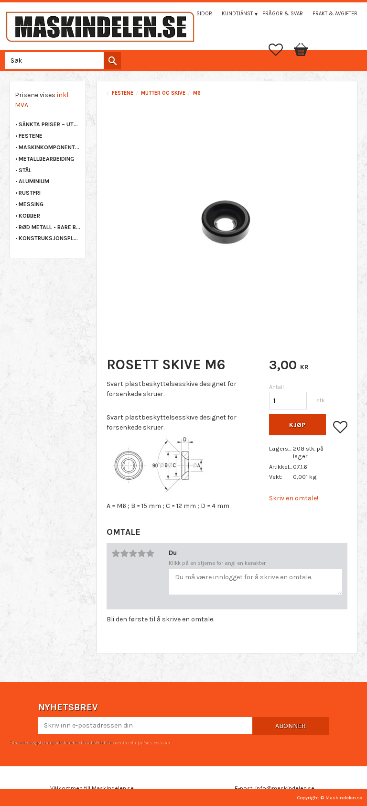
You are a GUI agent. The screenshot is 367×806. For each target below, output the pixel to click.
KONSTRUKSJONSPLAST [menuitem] (50, 238)
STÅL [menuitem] (25, 170)
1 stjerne (115, 553)
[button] (280, 50)
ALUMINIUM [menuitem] (34, 181)
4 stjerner (141, 553)
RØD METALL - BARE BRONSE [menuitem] (50, 227)
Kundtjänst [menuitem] (237, 14)
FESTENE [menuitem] (31, 135)
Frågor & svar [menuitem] (282, 14)
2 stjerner (124, 553)
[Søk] (112, 60)
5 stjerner (150, 553)
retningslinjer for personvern (142, 742)
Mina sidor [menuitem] (197, 14)
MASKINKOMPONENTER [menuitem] (50, 147)
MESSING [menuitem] (31, 204)
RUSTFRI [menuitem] (30, 192)
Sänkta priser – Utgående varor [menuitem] (50, 124)
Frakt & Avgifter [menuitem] (335, 14)
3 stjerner (133, 553)
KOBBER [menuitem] (29, 215)
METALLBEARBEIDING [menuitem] (46, 158)
